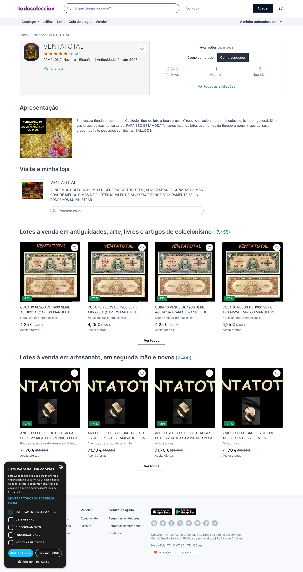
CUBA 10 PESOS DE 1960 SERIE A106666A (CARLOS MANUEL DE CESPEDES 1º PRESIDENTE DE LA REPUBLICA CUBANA (114, 310)
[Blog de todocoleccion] (215, 523)
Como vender (90, 518)
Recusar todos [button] (49, 553)
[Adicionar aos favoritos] (142, 48)
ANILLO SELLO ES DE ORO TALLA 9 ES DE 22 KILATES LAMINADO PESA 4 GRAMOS (49, 435)
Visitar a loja (53, 68)
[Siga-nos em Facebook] (171, 523)
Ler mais (24, 492)
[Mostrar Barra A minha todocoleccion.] (280, 22)
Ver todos (151, 340)
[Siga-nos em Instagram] (154, 523)
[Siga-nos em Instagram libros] (163, 523)
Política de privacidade (198, 538)
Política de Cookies (229, 538)
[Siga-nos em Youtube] (197, 523)
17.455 (221, 232)
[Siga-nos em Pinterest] (189, 523)
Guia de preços (80, 22)
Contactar (115, 533)
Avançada (192, 8)
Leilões (48, 22)
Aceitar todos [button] (20, 553)
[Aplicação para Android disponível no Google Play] (185, 511)
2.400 (183, 357)
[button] (35, 500)
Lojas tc (86, 525)
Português (164, 552)
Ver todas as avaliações (216, 86)
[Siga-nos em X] (180, 523)
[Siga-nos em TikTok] (206, 523)
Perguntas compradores (125, 525)
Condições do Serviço (166, 538)
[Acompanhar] (74, 247)
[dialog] (35, 515)
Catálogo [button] (29, 22)
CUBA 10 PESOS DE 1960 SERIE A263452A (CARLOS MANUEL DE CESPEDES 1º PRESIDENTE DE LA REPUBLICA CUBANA (249, 310)
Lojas (61, 22)
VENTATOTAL (63, 46)
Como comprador (201, 57)
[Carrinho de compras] (280, 8)
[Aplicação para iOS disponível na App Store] (161, 511)
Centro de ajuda (121, 510)
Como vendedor (232, 57)
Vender (101, 22)
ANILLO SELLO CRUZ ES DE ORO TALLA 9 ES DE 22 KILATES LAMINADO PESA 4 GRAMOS (248, 435)
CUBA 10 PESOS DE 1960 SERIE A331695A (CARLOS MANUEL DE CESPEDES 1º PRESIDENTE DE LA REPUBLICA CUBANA (47, 310)
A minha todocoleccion (258, 22)
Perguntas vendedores (124, 518)
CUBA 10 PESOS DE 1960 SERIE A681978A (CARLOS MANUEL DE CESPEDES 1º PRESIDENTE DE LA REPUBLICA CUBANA (181, 310)
